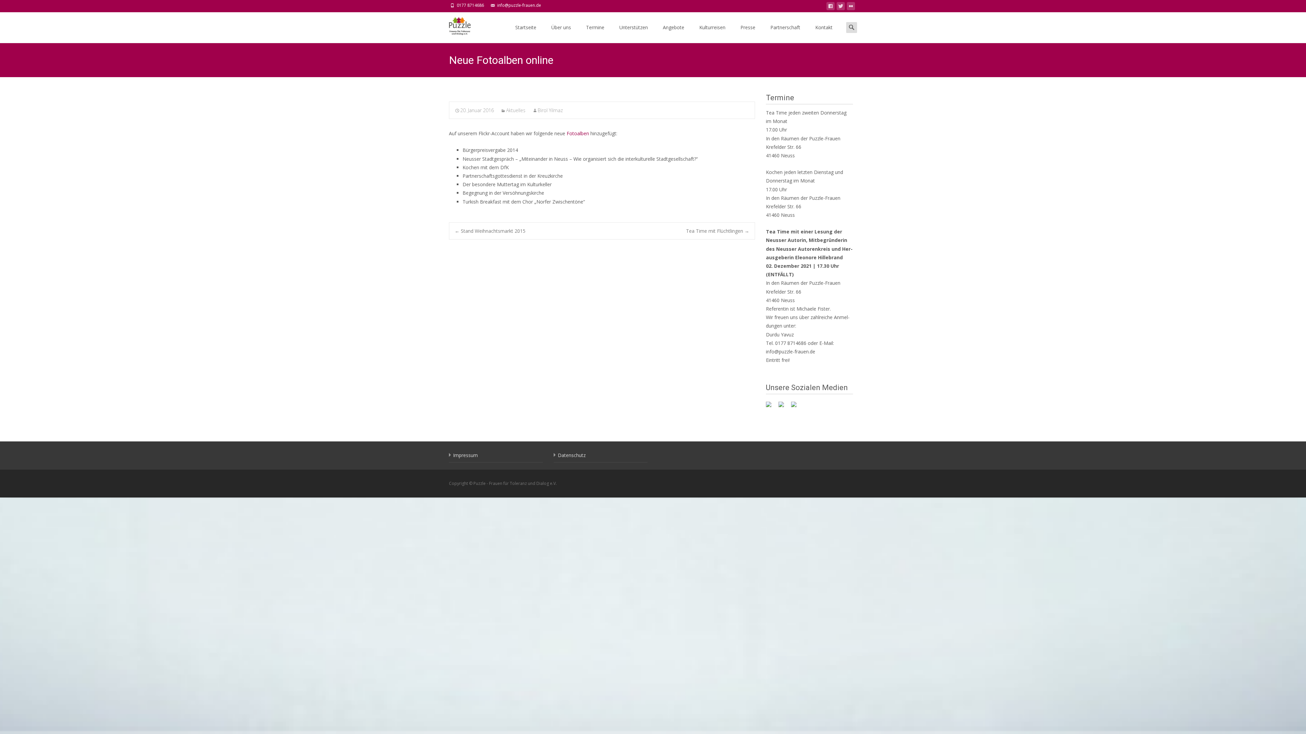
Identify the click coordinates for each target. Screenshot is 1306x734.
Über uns (561, 27)
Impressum (465, 455)
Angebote (673, 27)
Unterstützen (633, 27)
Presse (747, 27)
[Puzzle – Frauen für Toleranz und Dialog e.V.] (454, 25)
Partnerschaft (785, 27)
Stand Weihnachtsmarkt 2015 (490, 231)
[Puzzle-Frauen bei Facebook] (771, 407)
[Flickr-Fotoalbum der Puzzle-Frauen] (796, 407)
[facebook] (830, 7)
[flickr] (851, 7)
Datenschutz (572, 455)
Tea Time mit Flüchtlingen (717, 231)
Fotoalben (578, 133)
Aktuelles (515, 110)
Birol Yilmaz (550, 110)
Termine (595, 27)
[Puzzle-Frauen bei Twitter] (783, 407)
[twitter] (841, 7)
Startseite (525, 27)
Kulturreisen (712, 27)
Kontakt (824, 27)
